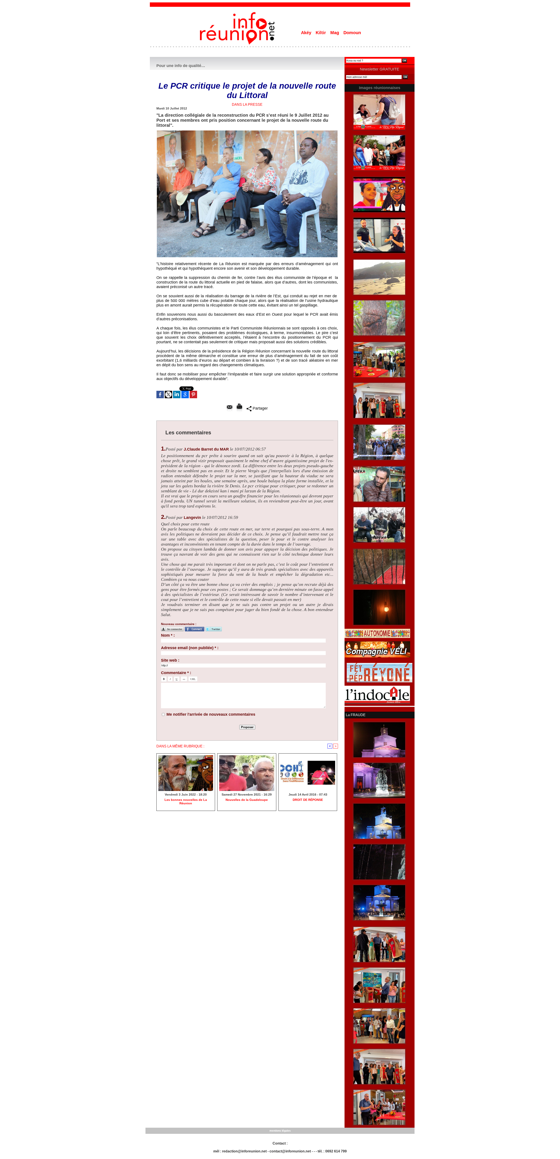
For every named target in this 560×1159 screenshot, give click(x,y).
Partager (260, 408)
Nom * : (168, 635)
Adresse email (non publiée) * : (190, 648)
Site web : (170, 660)
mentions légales (280, 1130)
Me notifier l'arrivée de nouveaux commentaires (210, 714)
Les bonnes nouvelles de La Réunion (185, 801)
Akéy (307, 32)
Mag (335, 32)
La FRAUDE (356, 715)
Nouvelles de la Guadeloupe (247, 799)
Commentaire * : (176, 673)
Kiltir (321, 32)
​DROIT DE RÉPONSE (308, 799)
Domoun (352, 32)
